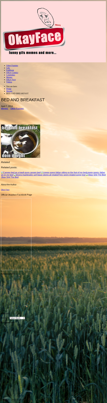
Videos (9, 82)
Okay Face (5, 190)
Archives (5, 318)
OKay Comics (12, 72)
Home (8, 89)
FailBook (10, 70)
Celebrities (10, 75)
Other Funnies (12, 65)
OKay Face (11, 80)
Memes (9, 77)
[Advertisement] (53, 116)
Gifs (8, 68)
